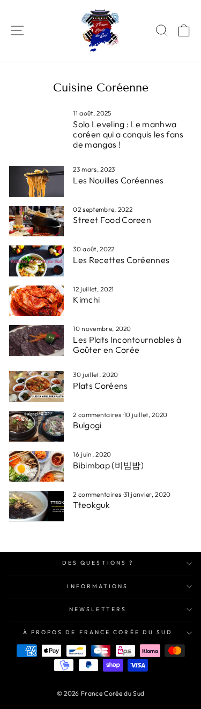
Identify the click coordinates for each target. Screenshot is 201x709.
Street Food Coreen (112, 219)
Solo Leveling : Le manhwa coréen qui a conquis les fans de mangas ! (128, 134)
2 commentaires (98, 415)
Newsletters (97, 609)
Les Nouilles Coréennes (118, 180)
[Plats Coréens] (36, 386)
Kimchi (86, 299)
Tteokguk (91, 504)
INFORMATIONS (97, 586)
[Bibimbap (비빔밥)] (36, 466)
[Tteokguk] (36, 506)
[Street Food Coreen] (36, 221)
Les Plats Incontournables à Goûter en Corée (127, 344)
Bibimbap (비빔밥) (108, 465)
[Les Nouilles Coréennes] (36, 181)
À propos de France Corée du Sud (98, 632)
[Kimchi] (36, 301)
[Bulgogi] (36, 426)
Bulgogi (87, 425)
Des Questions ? (97, 562)
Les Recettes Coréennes (121, 260)
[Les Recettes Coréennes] (36, 260)
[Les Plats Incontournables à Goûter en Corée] (36, 340)
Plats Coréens (100, 385)
